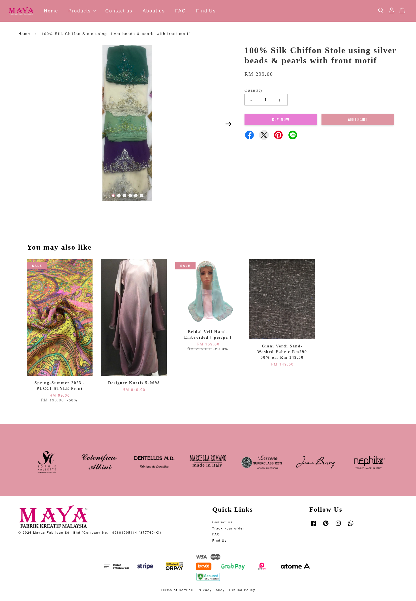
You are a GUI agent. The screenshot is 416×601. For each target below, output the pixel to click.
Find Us (206, 10)
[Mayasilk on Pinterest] (326, 526)
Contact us (118, 10)
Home (51, 10)
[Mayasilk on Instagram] (338, 526)
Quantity (254, 90)
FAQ (180, 10)
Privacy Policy (211, 589)
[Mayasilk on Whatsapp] (351, 526)
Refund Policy (242, 589)
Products (79, 10)
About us (154, 10)
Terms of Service (177, 589)
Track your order (228, 528)
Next (228, 124)
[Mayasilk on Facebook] (313, 526)
